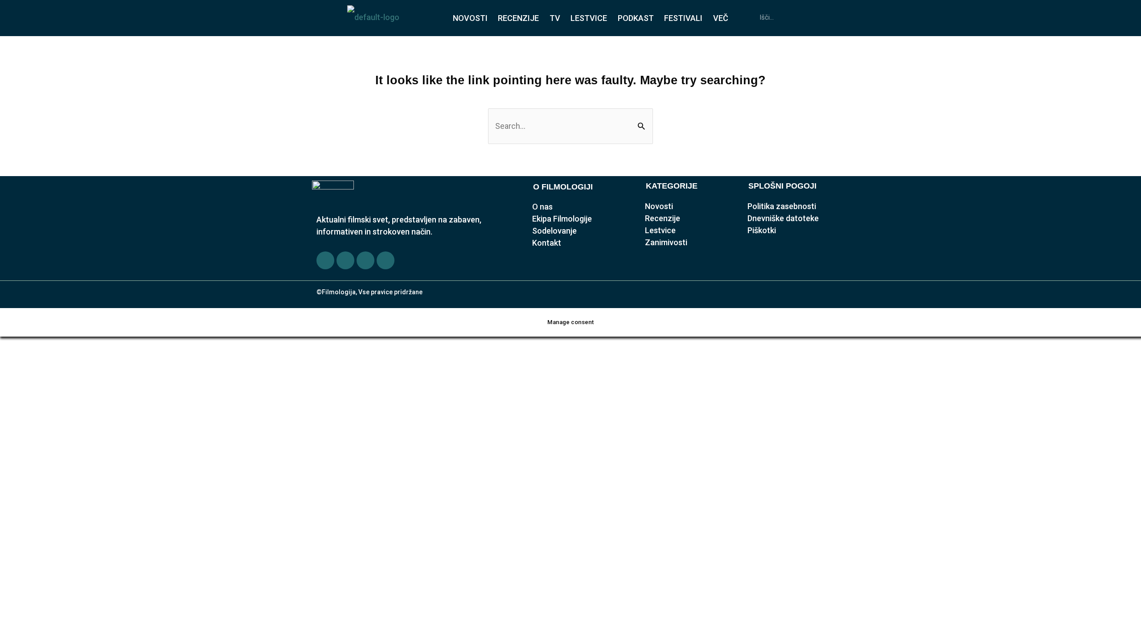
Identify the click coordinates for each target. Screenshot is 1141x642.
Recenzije (662, 218)
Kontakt (546, 242)
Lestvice (660, 230)
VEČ (720, 18)
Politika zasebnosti (781, 206)
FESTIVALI (683, 18)
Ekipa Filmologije (562, 218)
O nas (542, 206)
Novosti (659, 206)
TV (555, 18)
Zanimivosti (666, 242)
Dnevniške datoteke (783, 218)
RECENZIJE (518, 18)
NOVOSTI (470, 18)
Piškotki (761, 230)
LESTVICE (588, 18)
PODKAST (636, 18)
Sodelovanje (554, 230)
